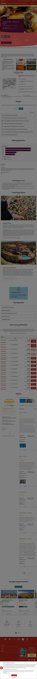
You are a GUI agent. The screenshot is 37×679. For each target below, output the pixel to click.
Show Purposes (14, 677)
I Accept (14, 675)
